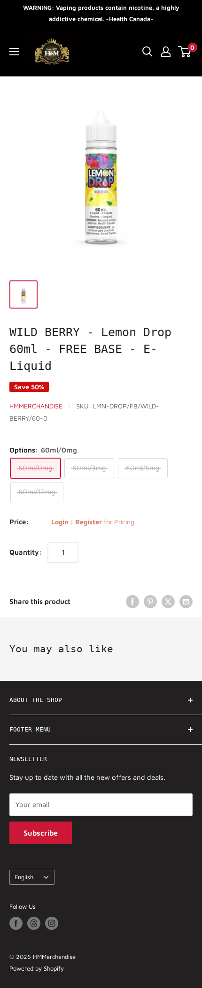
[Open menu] (14, 51)
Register (88, 522)
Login (60, 522)
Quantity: (25, 552)
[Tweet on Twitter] (168, 601)
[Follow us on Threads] (33, 923)
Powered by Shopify (36, 968)
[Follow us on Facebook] (16, 923)
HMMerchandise (35, 406)
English (24, 877)
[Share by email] (186, 601)
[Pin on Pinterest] (150, 601)
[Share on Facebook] (132, 601)
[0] (185, 51)
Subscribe (40, 833)
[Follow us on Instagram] (51, 923)
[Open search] (147, 51)
